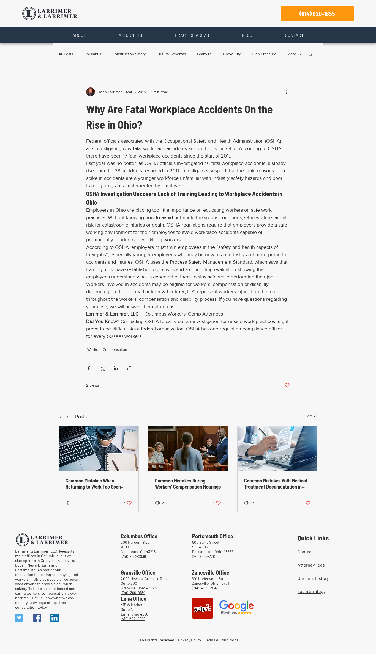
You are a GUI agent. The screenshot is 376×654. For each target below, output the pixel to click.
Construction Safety (129, 54)
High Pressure (264, 54)
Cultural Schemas (171, 54)
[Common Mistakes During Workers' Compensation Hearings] (188, 448)
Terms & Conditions (221, 640)
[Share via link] (129, 368)
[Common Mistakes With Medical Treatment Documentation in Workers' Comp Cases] (277, 448)
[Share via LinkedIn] (115, 368)
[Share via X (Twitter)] (102, 368)
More (291, 54)
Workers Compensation (107, 349)
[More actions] (286, 92)
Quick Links (313, 538)
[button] (79, 35)
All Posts (66, 54)
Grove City (232, 54)
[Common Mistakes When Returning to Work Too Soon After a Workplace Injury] (98, 448)
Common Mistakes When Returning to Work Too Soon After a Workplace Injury (93, 484)
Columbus (92, 54)
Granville (204, 54)
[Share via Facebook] (88, 368)
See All (311, 416)
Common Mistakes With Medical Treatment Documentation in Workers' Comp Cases (275, 484)
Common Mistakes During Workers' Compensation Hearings (188, 484)
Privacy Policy (189, 640)
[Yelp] (202, 608)
